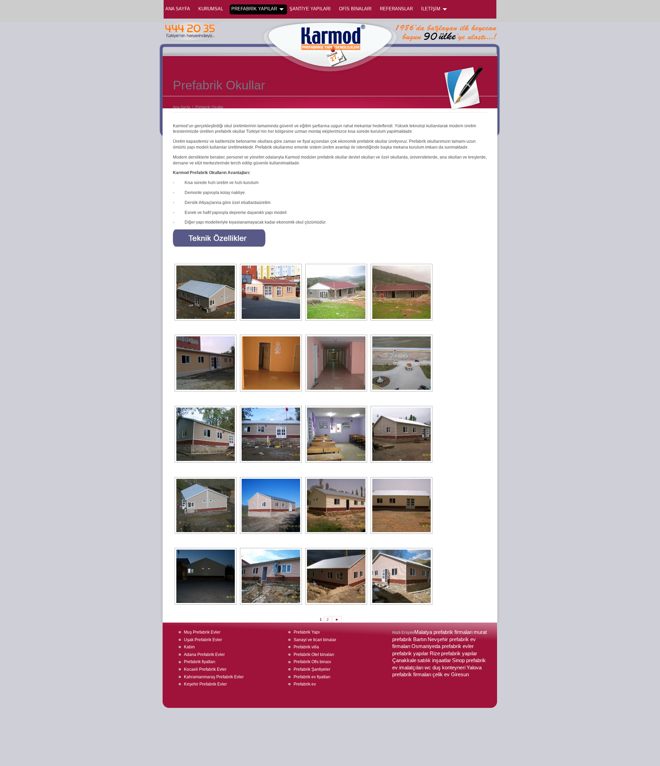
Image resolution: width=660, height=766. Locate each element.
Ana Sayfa (177, 8)
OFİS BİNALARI (355, 8)
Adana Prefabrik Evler (204, 654)
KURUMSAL (210, 8)
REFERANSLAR (396, 8)
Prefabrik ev (305, 684)
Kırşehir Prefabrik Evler (205, 684)
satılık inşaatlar (434, 660)
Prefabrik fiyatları (199, 661)
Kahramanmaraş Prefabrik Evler (214, 677)
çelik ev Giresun (450, 674)
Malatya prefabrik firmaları (443, 632)
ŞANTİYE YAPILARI (310, 8)
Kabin (189, 647)
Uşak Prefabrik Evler (203, 639)
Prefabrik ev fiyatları (312, 677)
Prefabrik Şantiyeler (312, 669)
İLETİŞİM (430, 8)
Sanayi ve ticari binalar (315, 639)
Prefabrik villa (306, 647)
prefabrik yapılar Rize (416, 653)
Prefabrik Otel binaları (314, 654)
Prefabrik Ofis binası (312, 661)
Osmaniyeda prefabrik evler (442, 646)
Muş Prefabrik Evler (202, 632)
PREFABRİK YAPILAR (254, 8)
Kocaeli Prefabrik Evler (205, 669)
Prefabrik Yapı (307, 632)
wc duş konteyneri (445, 667)
